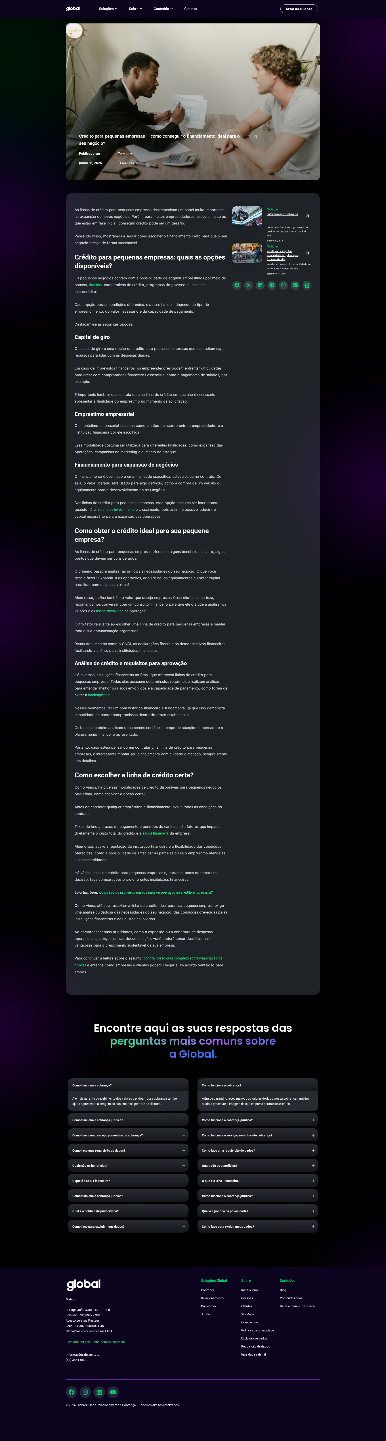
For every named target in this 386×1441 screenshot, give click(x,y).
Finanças (127, 163)
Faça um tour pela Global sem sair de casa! (95, 1342)
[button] (236, 285)
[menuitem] (108, 9)
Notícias (273, 209)
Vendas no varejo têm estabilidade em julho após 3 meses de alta (282, 255)
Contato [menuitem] (190, 9)
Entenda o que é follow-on (282, 214)
